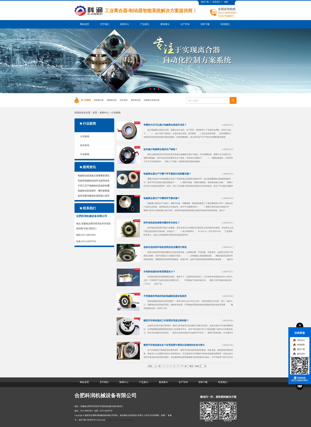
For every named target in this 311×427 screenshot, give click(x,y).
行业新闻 (116, 112)
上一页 (158, 366)
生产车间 (185, 24)
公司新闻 (84, 136)
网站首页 (84, 24)
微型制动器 (136, 100)
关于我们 (104, 24)
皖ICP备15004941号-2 (88, 420)
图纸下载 (205, 2)
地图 (226, 2)
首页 (95, 112)
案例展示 (164, 24)
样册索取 (301, 345)
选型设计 (301, 340)
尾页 (191, 366)
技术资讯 (84, 145)
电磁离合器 (99, 100)
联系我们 (216, 2)
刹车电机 (124, 100)
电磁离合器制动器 (151, 100)
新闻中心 (124, 24)
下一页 (184, 366)
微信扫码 (301, 354)
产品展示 (144, 24)
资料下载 (205, 24)
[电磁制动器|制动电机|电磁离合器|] (136, 3)
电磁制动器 (112, 100)
